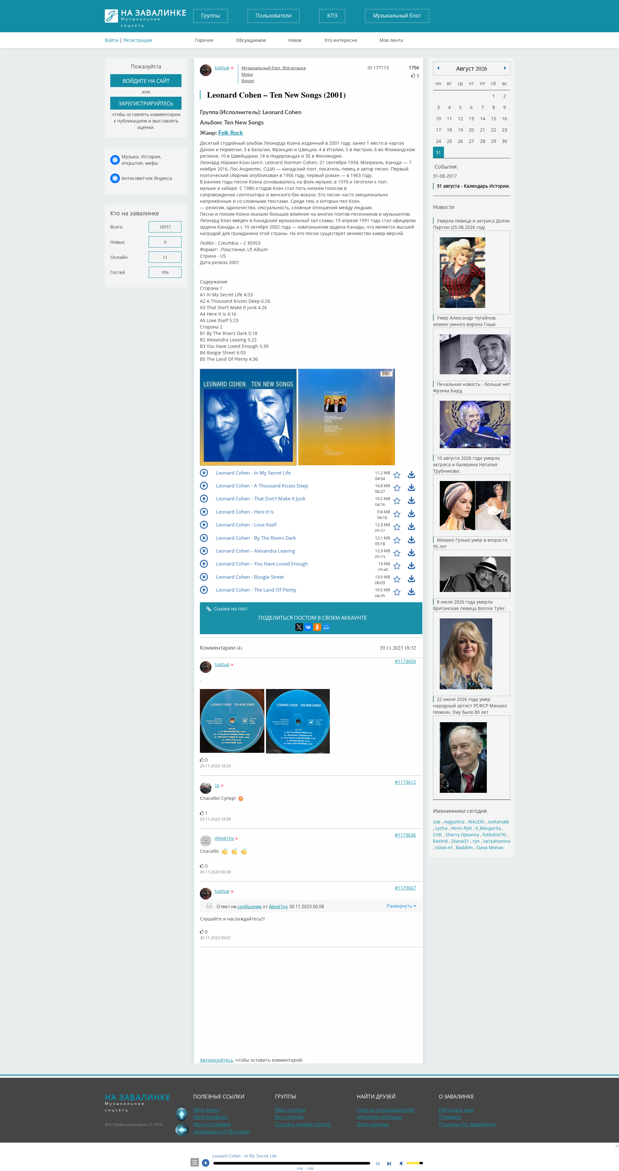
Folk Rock (230, 133)
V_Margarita (488, 828)
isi (217, 785)
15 (493, 118)
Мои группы (290, 1109)
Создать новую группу (303, 1124)
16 (504, 118)
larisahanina (496, 841)
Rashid (440, 841)
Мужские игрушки (379, 1116)
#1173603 (405, 661)
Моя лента (391, 38)
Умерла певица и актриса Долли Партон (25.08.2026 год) (471, 224)
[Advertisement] (311, 999)
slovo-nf (443, 847)
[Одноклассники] (317, 627)
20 (471, 130)
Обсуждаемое (251, 38)
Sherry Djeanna (462, 835)
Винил (247, 81)
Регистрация (137, 40)
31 (438, 152)
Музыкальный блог (397, 15)
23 (504, 130)
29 (493, 141)
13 (471, 118)
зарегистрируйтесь (146, 103)
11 (165, 257)
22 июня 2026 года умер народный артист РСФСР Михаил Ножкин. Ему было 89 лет (470, 705)
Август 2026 (471, 68)
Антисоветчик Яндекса (147, 178)
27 (471, 141)
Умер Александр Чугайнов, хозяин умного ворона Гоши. (465, 321)
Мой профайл (210, 1116)
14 (482, 118)
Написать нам (456, 1109)
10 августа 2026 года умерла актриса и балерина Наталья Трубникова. (466, 464)
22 (493, 130)
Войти (111, 40)
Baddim (464, 847)
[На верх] (182, 1114)
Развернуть (400, 906)
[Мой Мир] (326, 627)
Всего (116, 227)
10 (438, 118)
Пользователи (273, 15)
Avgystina (454, 822)
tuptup (222, 67)
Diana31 (460, 841)
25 (449, 141)
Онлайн (119, 257)
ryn (476, 841)
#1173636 (405, 835)
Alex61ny (224, 838)
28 (482, 141)
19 (460, 130)
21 (482, 130)
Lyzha (441, 828)
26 (460, 141)
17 (438, 130)
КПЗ (332, 15)
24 (438, 141)
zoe (436, 822)
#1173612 (405, 782)
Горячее (204, 38)
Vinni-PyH (461, 828)
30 (504, 141)
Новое (295, 38)
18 (449, 130)
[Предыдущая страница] (182, 1129)
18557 (165, 227)
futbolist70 (494, 835)
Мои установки (212, 1124)
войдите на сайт (146, 80)
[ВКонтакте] (308, 627)
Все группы (289, 1116)
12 (460, 118)
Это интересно (340, 38)
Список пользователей (385, 1109)
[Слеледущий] (438, 68)
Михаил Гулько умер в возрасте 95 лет (470, 543)
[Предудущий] (505, 68)
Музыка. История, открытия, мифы (141, 159)
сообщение (249, 906)
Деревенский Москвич (221, 1131)
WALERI (476, 822)
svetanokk (498, 822)
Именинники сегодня (460, 810)
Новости (443, 206)
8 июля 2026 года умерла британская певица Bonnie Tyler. (469, 605)
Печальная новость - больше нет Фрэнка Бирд (471, 387)
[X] (299, 627)
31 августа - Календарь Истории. (473, 186)
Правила (450, 1116)
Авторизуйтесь (216, 1060)
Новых (117, 242)
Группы (210, 15)
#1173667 (405, 888)
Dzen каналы (373, 1124)
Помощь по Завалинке (467, 1124)
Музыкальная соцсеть (154, 16)
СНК (437, 835)
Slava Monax (489, 847)
